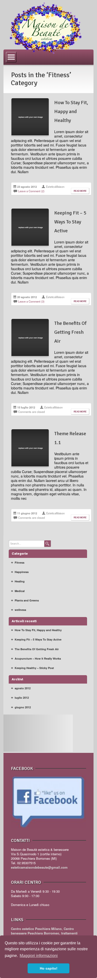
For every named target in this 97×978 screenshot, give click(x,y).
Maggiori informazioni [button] (39, 956)
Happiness (22, 572)
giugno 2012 (23, 707)
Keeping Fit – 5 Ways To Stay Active (70, 222)
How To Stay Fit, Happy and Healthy (71, 111)
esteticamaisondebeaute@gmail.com (39, 867)
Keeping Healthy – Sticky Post (34, 668)
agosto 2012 (23, 688)
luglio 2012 (22, 697)
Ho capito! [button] (48, 968)
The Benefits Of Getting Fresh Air (70, 332)
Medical (20, 591)
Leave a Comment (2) (31, 191)
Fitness (19, 562)
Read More (80, 190)
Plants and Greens (27, 600)
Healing (20, 581)
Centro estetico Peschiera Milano (36, 928)
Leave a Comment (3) (31, 301)
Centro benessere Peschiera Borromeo (42, 930)
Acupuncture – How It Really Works (38, 658)
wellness (20, 610)
